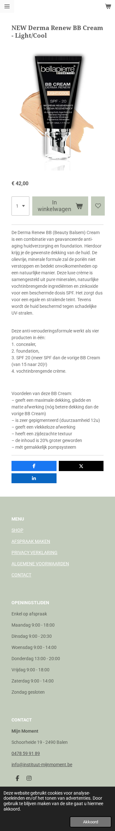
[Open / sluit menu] (7, 6)
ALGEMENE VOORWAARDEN (40, 563)
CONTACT (21, 574)
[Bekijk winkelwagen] (108, 6)
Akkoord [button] (90, 822)
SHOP (17, 530)
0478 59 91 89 (26, 753)
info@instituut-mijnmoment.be (42, 764)
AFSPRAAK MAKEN (31, 541)
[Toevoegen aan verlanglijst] (98, 206)
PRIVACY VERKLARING (34, 552)
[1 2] (20, 206)
